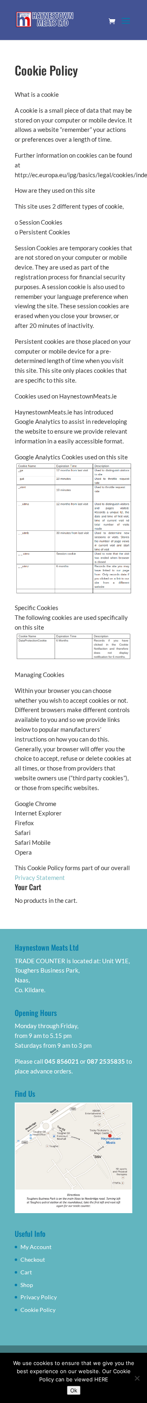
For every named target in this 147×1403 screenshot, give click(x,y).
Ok (73, 1390)
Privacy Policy (38, 1297)
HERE (101, 1379)
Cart (26, 1272)
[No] (137, 1378)
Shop (26, 1284)
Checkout (32, 1259)
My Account (35, 1246)
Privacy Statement (40, 877)
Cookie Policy (38, 1309)
